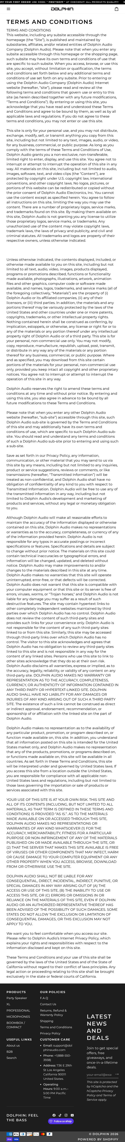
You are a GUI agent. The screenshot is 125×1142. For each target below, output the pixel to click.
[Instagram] (66, 1115)
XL (8, 1004)
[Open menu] (11, 9)
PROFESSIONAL (18, 1010)
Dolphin (101, 1134)
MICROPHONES (18, 1016)
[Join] (115, 1074)
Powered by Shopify (98, 1139)
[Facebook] (54, 1115)
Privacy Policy (50, 1033)
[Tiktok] (60, 1115)
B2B (10, 1052)
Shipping (46, 1021)
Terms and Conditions (56, 1027)
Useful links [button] (19, 1039)
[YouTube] (72, 1115)
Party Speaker (17, 998)
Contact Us (48, 1004)
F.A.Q (44, 998)
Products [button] (16, 992)
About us (13, 1045)
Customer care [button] (55, 1039)
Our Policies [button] (52, 992)
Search (12, 1058)
